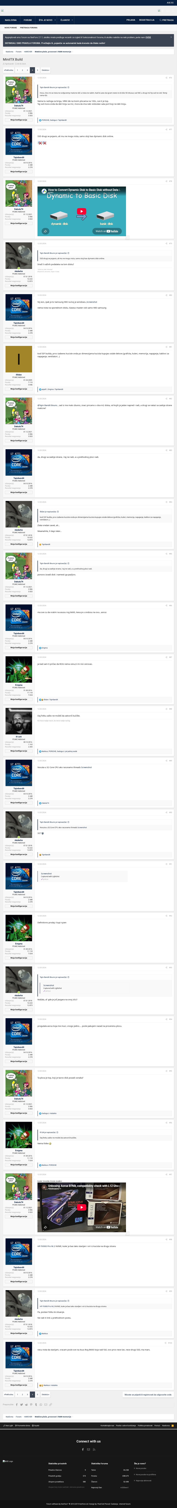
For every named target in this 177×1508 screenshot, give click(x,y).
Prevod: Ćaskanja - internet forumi (118, 1504)
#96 (170, 1123)
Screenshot (92, 301)
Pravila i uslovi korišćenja (126, 1426)
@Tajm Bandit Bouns (47, 405)
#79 (170, 243)
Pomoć (157, 1426)
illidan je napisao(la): (48, 511)
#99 (170, 1291)
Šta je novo (45, 20)
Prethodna (9, 70)
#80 (170, 295)
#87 (170, 657)
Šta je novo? (140, 1463)
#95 (170, 1071)
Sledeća (45, 70)
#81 (170, 347)
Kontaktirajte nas (107, 1426)
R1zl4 (19, 737)
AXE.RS (170, 3)
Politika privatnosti (145, 1426)
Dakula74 (18, 105)
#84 (170, 502)
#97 (170, 1174)
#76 (170, 78)
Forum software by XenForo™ (67, 1504)
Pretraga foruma (28, 28)
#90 (170, 812)
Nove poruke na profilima (146, 1475)
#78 (170, 181)
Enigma (18, 685)
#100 (170, 1343)
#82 (170, 399)
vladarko (19, 271)
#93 (170, 968)
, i (54, 120)
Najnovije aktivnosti (143, 1481)
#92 (170, 916)
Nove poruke (11, 28)
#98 (170, 1239)
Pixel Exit (100, 1504)
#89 (170, 761)
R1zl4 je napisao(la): (48, 1132)
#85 (170, 554)
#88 (170, 709)
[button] (55, 20)
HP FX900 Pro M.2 (46, 1246)
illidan (19, 374)
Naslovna (11, 20)
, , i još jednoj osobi (59, 751)
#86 (170, 606)
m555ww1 (124, 1487)
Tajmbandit (9, 64)
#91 (170, 864)
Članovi (65, 20)
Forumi (28, 20)
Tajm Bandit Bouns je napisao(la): (53, 87)
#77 (170, 130)
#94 (170, 1019)
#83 (170, 450)
